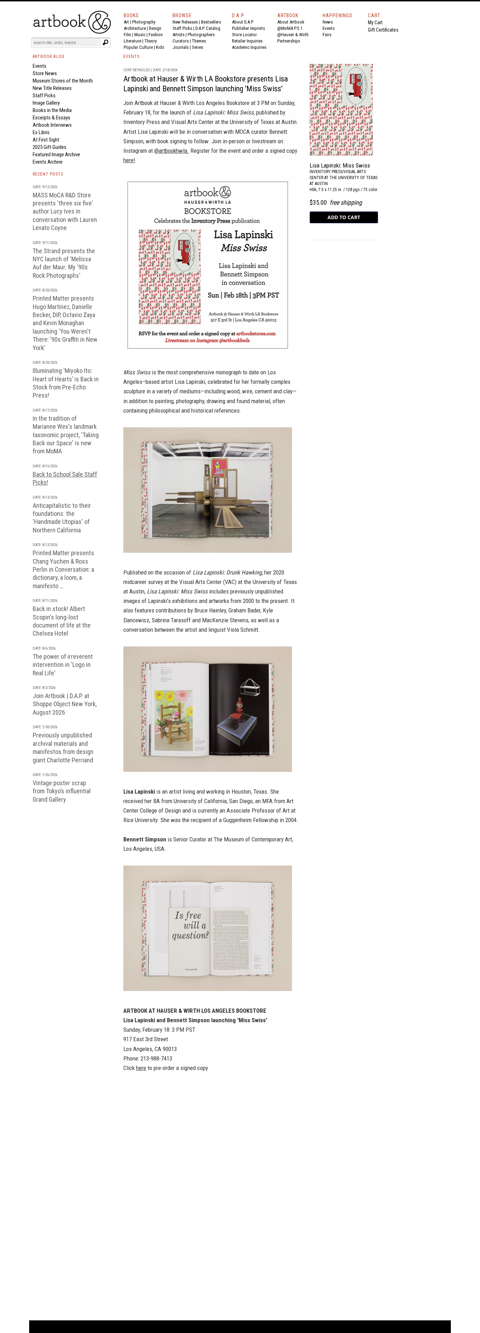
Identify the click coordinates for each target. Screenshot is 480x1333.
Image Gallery (46, 103)
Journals (181, 47)
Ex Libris (41, 132)
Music (139, 34)
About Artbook (290, 22)
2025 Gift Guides (49, 147)
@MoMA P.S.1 (290, 28)
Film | (129, 34)
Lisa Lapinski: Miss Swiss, (224, 112)
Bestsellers (211, 22)
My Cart (375, 22)
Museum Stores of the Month (63, 81)
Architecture (135, 28)
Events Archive (48, 162)
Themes (199, 41)
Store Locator (244, 34)
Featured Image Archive (56, 154)
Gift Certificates (383, 30)
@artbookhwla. (171, 150)
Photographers (201, 34)
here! (129, 160)
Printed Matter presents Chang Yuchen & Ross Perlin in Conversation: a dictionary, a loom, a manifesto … (63, 569)
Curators (181, 41)
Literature (132, 41)
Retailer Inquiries (247, 41)
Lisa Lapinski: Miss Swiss (177, 591)
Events (329, 28)
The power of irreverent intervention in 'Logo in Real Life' (63, 665)
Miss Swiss (136, 372)
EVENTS (131, 56)
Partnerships (288, 41)
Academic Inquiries (249, 47)
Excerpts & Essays (51, 117)
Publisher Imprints (248, 28)
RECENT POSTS (48, 174)
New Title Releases (52, 88)
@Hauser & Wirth (293, 34)
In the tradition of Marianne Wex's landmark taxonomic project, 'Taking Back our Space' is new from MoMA (66, 435)
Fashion (156, 34)
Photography (143, 22)
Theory (150, 41)
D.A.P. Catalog (207, 28)
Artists (178, 34)
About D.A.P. (243, 22)
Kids (160, 47)
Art (126, 22)
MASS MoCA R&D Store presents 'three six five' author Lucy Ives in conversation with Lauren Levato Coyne (65, 211)
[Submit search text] (105, 42)
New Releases (185, 22)
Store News (45, 73)
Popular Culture (138, 47)
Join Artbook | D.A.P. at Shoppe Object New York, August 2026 (65, 704)
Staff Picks (182, 28)
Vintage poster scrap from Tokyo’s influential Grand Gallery (62, 791)
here (141, 1067)
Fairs (327, 34)
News (328, 22)
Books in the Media (52, 110)
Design (155, 28)
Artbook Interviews (52, 125)
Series (197, 47)
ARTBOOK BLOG (49, 56)
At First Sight (46, 140)
